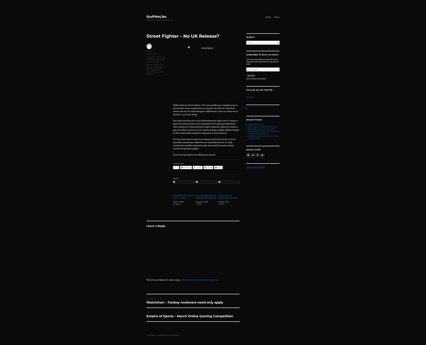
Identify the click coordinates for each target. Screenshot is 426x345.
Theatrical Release (153, 59)
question (149, 67)
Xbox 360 (155, 62)
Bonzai (149, 51)
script (148, 69)
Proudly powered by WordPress (168, 335)
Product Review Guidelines (255, 167)
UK (153, 74)
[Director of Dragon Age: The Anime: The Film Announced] (206, 187)
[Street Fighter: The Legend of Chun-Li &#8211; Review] (183, 187)
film (152, 65)
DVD (154, 57)
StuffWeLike (156, 16)
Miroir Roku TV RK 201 (256, 124)
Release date (158, 67)
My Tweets (250, 97)
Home (268, 17)
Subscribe (251, 76)
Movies (158, 57)
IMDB (156, 65)
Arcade (149, 57)
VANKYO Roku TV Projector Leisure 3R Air (262, 127)
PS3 (163, 57)
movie (161, 65)
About (277, 17)
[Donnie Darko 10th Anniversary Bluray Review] (229, 187)
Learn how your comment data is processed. (200, 280)
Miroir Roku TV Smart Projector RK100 (261, 129)
